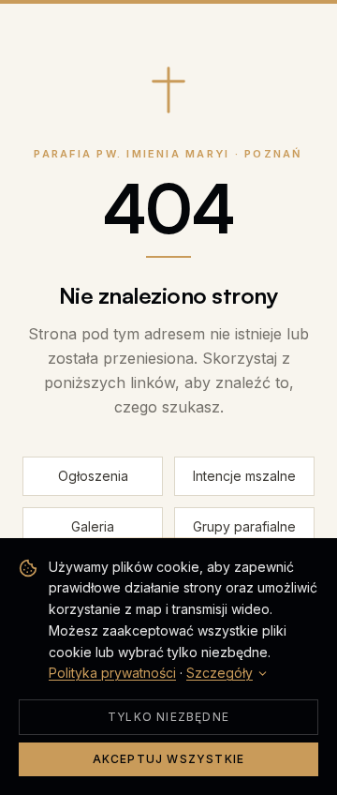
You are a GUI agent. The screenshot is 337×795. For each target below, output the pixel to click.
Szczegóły (219, 673)
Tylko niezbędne (168, 717)
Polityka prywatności (112, 673)
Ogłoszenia (93, 476)
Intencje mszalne (244, 476)
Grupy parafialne (244, 526)
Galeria (92, 526)
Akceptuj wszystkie (169, 759)
